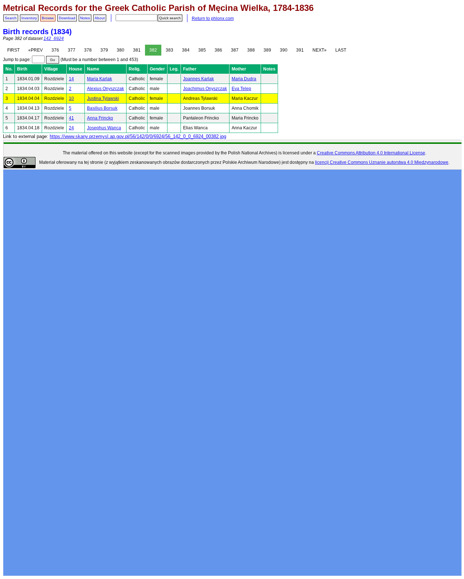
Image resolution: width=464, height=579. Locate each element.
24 (71, 127)
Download (67, 18)
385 (202, 50)
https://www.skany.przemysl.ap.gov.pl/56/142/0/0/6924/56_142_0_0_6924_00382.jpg (138, 136)
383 (169, 50)
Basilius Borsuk (102, 108)
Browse (48, 18)
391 (300, 50)
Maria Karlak (99, 78)
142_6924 (54, 38)
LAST (340, 50)
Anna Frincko (100, 118)
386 (218, 50)
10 (71, 98)
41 (71, 118)
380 (120, 50)
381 (137, 50)
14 (71, 78)
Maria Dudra (244, 78)
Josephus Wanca (104, 127)
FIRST (13, 50)
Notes (85, 18)
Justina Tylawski (103, 98)
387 (235, 50)
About (100, 18)
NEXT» (319, 50)
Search (11, 18)
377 (71, 50)
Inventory (29, 18)
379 (104, 50)
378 (88, 50)
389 (267, 50)
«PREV (35, 50)
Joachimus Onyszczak (205, 88)
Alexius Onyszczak (105, 88)
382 (153, 50)
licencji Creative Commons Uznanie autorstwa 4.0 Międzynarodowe (381, 162)
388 (251, 50)
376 (55, 50)
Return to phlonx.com (213, 18)
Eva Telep (241, 88)
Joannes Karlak (198, 78)
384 (186, 50)
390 (283, 50)
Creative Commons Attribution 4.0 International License (371, 152)
